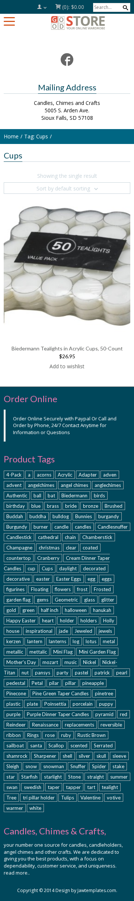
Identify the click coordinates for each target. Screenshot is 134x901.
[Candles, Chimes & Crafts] (78, 23)
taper (54, 787)
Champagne (19, 548)
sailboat (15, 745)
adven (110, 475)
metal (109, 641)
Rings (33, 735)
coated (90, 548)
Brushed (113, 506)
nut (25, 673)
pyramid (104, 714)
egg (91, 579)
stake (118, 766)
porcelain (83, 704)
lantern (34, 641)
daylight (68, 568)
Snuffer (78, 766)
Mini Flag (63, 652)
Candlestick (19, 537)
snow (31, 766)
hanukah (102, 610)
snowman (53, 766)
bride (71, 506)
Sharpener (45, 756)
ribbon (13, 735)
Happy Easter (21, 620)
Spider (99, 766)
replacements (79, 725)
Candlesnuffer (113, 527)
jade (63, 631)
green (28, 610)
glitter (107, 600)
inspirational (39, 631)
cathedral (48, 537)
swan (11, 787)
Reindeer (16, 725)
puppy (106, 704)
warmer (14, 808)
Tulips (67, 798)
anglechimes (108, 485)
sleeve (119, 756)
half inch (49, 610)
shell (67, 756)
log (76, 641)
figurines (15, 589)
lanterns (57, 641)
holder (67, 620)
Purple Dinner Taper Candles (58, 714)
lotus (91, 641)
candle (61, 527)
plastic (13, 704)
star (10, 777)
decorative (18, 579)
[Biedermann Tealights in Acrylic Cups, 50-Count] (67, 265)
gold (11, 610)
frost (82, 589)
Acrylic (65, 475)
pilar (54, 683)
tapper (73, 787)
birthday (15, 506)
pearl (121, 673)
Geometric (66, 600)
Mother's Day (21, 662)
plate (32, 704)
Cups (47, 568)
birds (99, 495)
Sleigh (12, 766)
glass (89, 600)
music (70, 662)
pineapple (93, 683)
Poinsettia (55, 704)
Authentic (16, 495)
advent (14, 485)
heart (48, 620)
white (35, 808)
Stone (74, 777)
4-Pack (14, 475)
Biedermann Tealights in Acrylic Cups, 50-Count (67, 348)
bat (51, 495)
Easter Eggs (68, 579)
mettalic (38, 652)
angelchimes (41, 485)
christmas (49, 548)
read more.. (17, 872)
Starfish (29, 777)
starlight (53, 777)
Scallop (56, 745)
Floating (39, 589)
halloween (76, 610)
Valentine (90, 798)
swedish (32, 787)
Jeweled (83, 631)
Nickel (89, 662)
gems (42, 600)
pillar (70, 683)
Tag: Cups (36, 136)
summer (119, 777)
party (62, 673)
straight (95, 777)
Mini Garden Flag (97, 652)
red (123, 714)
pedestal (15, 683)
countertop (18, 558)
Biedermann (74, 495)
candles (83, 527)
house (12, 631)
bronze (90, 506)
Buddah (14, 516)
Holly (108, 620)
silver (84, 756)
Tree (11, 798)
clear (71, 548)
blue (36, 506)
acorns (44, 475)
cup (31, 568)
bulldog (60, 516)
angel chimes (74, 485)
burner (41, 527)
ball (37, 495)
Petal (37, 683)
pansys (42, 673)
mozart (50, 662)
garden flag (18, 600)
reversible (111, 725)
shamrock (17, 756)
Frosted (102, 589)
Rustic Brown (91, 735)
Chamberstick (97, 537)
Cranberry (48, 558)
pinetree (104, 693)
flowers (63, 589)
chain (70, 537)
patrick (102, 673)
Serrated (103, 745)
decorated (94, 568)
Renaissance (45, 725)
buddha (37, 516)
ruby (66, 735)
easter (43, 579)
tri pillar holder (39, 798)
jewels (105, 631)
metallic (14, 652)
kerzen (13, 641)
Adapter (88, 475)
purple (13, 714)
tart (91, 787)
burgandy (108, 516)
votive (114, 798)
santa (36, 745)
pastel (81, 673)
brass (53, 506)
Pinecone (16, 693)
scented (78, 745)
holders (88, 620)
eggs (107, 579)
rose (50, 735)
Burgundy (16, 527)
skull (101, 756)
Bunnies (83, 516)
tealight (110, 787)
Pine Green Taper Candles (60, 693)
